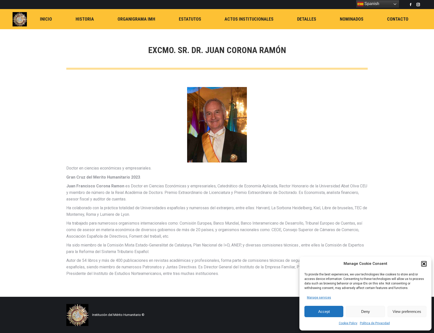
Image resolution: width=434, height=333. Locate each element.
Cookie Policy (348, 323)
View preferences (407, 311)
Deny (365, 311)
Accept (324, 311)
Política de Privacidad (375, 323)
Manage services (319, 297)
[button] (423, 263)
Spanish (371, 4)
